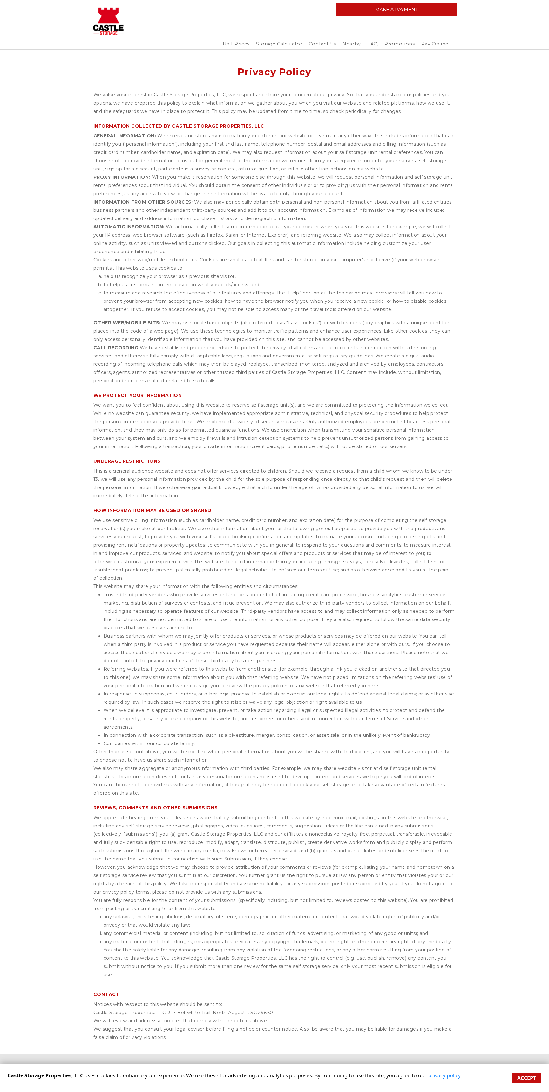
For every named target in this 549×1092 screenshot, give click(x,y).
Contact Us (322, 44)
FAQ (372, 44)
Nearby (351, 44)
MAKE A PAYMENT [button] (396, 9)
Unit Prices (236, 44)
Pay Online (435, 44)
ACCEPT (526, 1078)
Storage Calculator (279, 44)
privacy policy (444, 1075)
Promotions (399, 44)
